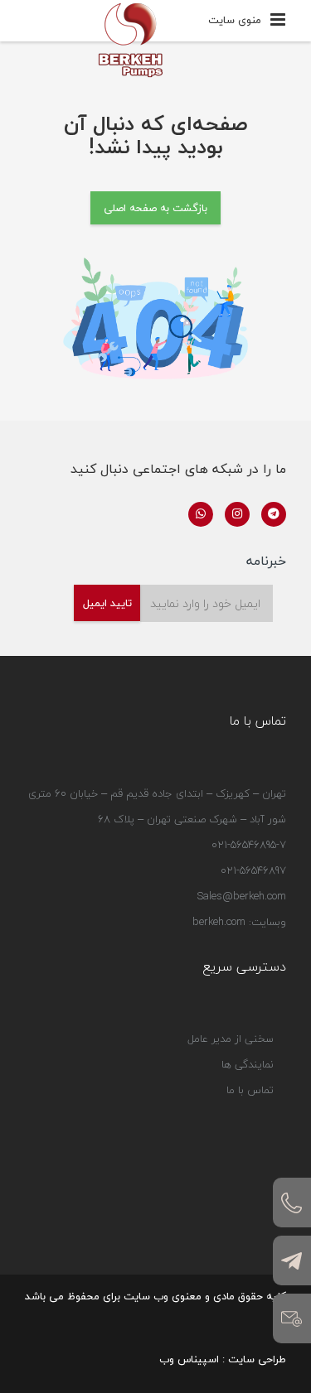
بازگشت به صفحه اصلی (155, 208)
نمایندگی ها (247, 1064)
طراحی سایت (257, 1359)
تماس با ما (250, 1090)
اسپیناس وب (189, 1359)
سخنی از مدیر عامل (230, 1038)
